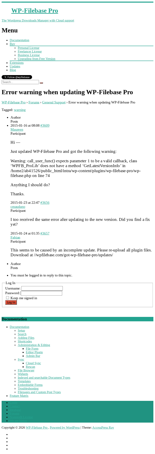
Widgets (23, 374)
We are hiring (18, 420)
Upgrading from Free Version (36, 58)
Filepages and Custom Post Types (39, 392)
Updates (15, 66)
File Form (32, 348)
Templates (24, 381)
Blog (13, 70)
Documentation (19, 40)
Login (13, 402)
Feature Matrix (19, 395)
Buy (12, 44)
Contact (15, 406)
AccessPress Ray (103, 427)
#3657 (44, 233)
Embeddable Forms (30, 385)
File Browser (26, 370)
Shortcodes (25, 341)
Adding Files (26, 337)
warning (20, 110)
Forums (33, 102)
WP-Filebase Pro (14, 102)
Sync (21, 359)
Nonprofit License (21, 417)
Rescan (30, 366)
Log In (11, 302)
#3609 (44, 125)
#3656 (44, 203)
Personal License (28, 48)
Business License (29, 55)
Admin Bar (33, 356)
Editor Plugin (34, 352)
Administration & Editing (34, 345)
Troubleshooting (28, 388)
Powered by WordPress (65, 427)
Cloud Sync (33, 363)
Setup (21, 330)
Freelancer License (30, 51)
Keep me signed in (23, 298)
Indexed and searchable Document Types (44, 377)
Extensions (17, 62)
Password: (13, 293)
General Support (54, 102)
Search (22, 334)
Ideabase (15, 410)
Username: (13, 288)
